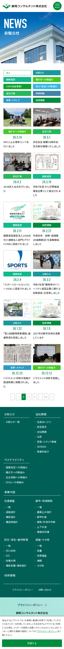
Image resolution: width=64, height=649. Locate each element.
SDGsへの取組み (15, 482)
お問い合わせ (45, 589)
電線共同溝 (43, 532)
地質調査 (42, 555)
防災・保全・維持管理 (16, 539)
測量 (39, 550)
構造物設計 (12, 522)
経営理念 (42, 427)
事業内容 (9, 492)
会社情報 (41, 414)
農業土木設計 (44, 512)
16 (46, 396)
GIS (8, 555)
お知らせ (40, 72)
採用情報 (40, 100)
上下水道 (42, 527)
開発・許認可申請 (46, 522)
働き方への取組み (44, 79)
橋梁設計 (11, 517)
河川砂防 (11, 550)
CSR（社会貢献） (14, 86)
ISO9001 (42, 446)
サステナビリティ (14, 460)
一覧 (8, 507)
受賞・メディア (13, 100)
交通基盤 (9, 501)
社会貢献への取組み (17, 477)
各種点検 (11, 560)
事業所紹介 (43, 451)
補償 (39, 560)
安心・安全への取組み (46, 86)
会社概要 (42, 431)
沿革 (39, 436)
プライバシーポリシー (22, 589)
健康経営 (10, 79)
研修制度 (40, 93)
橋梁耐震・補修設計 (16, 565)
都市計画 (42, 517)
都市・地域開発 (44, 501)
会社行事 (10, 93)
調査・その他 (42, 539)
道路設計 (11, 512)
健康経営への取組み (17, 467)
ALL (8, 72)
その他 (40, 565)
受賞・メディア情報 (46, 441)
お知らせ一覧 (13, 422)
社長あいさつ (44, 422)
